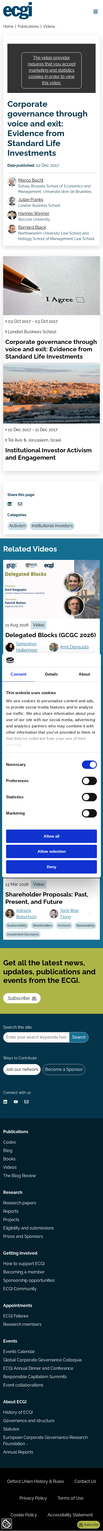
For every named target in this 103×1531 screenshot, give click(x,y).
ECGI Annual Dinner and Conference (38, 1368)
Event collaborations (23, 1385)
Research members (22, 1324)
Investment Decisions (23, 934)
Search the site (17, 1027)
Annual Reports (18, 1452)
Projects (11, 1219)
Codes (9, 1142)
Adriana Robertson (26, 913)
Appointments (17, 1305)
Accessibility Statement (70, 1514)
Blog (7, 1150)
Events (10, 1341)
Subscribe (19, 998)
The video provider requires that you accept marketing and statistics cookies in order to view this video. (52, 70)
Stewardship (85, 925)
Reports (10, 1211)
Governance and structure (28, 1420)
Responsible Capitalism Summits (35, 1376)
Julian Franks (30, 199)
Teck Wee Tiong (69, 913)
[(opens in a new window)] (9, 504)
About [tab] (84, 674)
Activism (17, 525)
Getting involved (20, 1253)
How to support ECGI (24, 1263)
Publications (28, 26)
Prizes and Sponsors (23, 1236)
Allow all (51, 836)
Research (12, 1192)
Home (8, 26)
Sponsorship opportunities (29, 1280)
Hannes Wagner (33, 213)
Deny (51, 867)
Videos (49, 26)
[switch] (89, 781)
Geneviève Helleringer (27, 647)
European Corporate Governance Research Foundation (45, 1440)
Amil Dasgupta (74, 646)
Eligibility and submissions (28, 1228)
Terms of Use (70, 1498)
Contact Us (85, 1481)
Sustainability (17, 925)
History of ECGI (18, 1412)
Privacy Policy (33, 1498)
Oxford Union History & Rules (35, 1481)
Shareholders (42, 925)
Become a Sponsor (64, 1069)
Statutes (11, 1429)
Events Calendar (19, 1351)
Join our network (22, 1069)
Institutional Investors (52, 525)
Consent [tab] (18, 674)
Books (9, 1158)
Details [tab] (51, 674)
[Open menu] (95, 11)
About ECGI (15, 1401)
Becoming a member (24, 1272)
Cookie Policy (24, 1514)
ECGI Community (20, 1288)
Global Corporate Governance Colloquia (42, 1359)
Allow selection (52, 851)
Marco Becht (30, 180)
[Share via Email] (20, 504)
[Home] (17, 10)
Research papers (19, 1202)
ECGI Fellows (16, 1315)
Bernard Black (32, 227)
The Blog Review (19, 1175)
